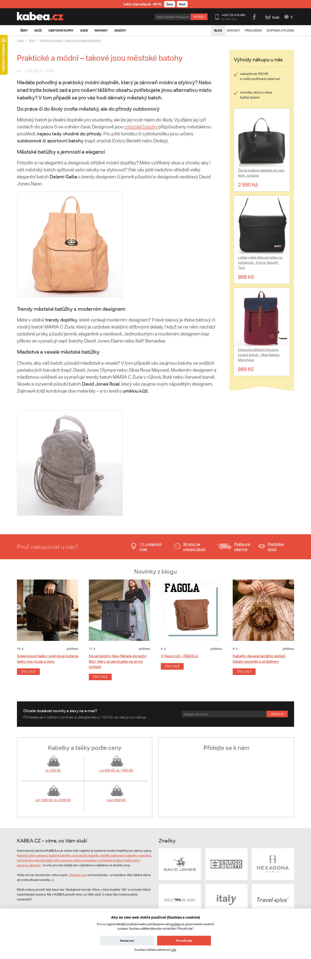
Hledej (199, 16)
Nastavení (127, 940)
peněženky (25, 860)
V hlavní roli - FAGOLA (179, 656)
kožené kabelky (60, 855)
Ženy (169, 4)
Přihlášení (253, 30)
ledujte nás (79, 875)
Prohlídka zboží (276, 546)
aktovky (34, 865)
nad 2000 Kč (116, 800)
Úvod (20, 40)
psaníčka (144, 855)
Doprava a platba (280, 30)
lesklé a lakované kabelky (119, 855)
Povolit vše (184, 940)
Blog (218, 30)
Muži (182, 4)
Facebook (254, 16)
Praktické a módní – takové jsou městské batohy (70, 40)
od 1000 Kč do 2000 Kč (53, 800)
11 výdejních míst (151, 546)
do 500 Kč (53, 770)
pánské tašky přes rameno (53, 860)
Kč (286, 16)
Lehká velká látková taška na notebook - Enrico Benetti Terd (260, 263)
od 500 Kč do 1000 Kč (116, 770)
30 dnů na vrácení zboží (194, 546)
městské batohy (140, 126)
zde (173, 949)
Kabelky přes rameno (32, 855)
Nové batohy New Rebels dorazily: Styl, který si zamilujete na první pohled (118, 661)
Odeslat (277, 714)
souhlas (175, 924)
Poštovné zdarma (242, 546)
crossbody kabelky (85, 855)
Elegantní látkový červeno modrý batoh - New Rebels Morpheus (258, 355)
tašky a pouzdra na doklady (93, 860)
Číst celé (28, 671)
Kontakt (233, 30)
